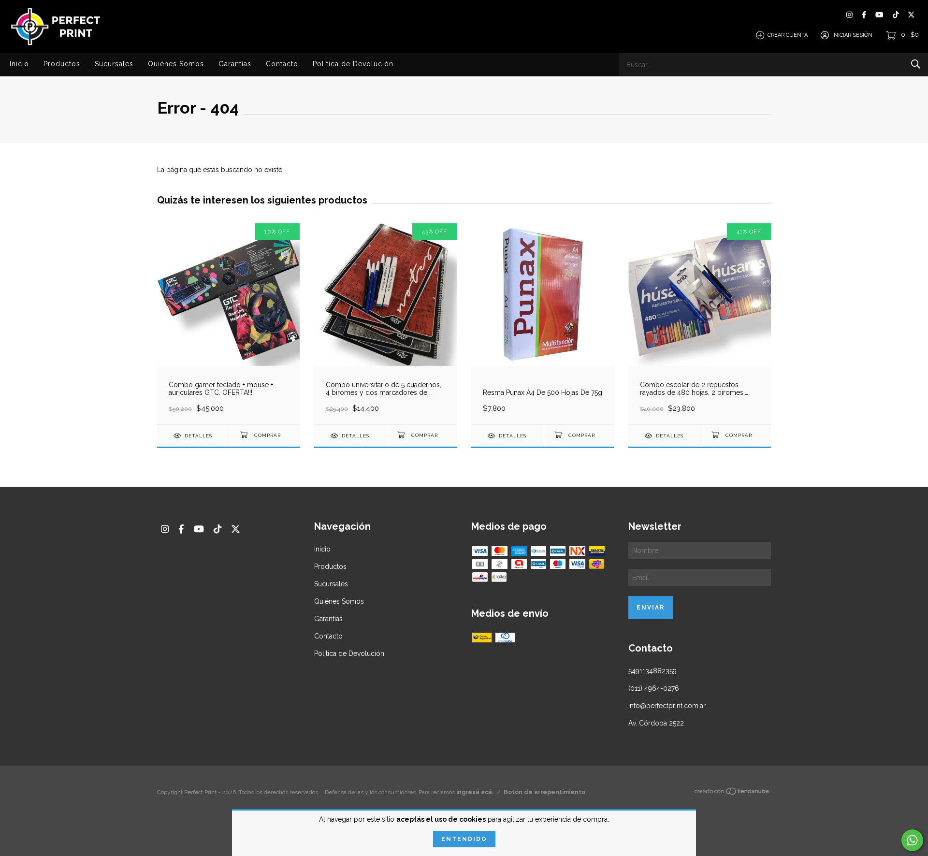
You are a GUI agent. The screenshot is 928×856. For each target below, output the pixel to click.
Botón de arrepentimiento (544, 792)
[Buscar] (915, 64)
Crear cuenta (788, 35)
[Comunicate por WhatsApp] (912, 840)
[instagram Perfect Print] (849, 14)
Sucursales (114, 64)
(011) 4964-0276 (653, 688)
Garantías (234, 64)
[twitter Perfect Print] (911, 14)
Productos (62, 64)
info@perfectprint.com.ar (667, 706)
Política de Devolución (353, 64)
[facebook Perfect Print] (864, 14)
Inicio (19, 64)
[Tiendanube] (732, 793)
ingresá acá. (474, 792)
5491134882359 (652, 671)
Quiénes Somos (176, 64)
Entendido (464, 839)
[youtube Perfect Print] (879, 14)
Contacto (282, 64)
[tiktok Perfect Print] (896, 14)
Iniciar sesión (852, 35)
